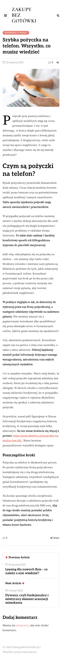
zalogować (22, 625)
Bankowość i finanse (16, 33)
